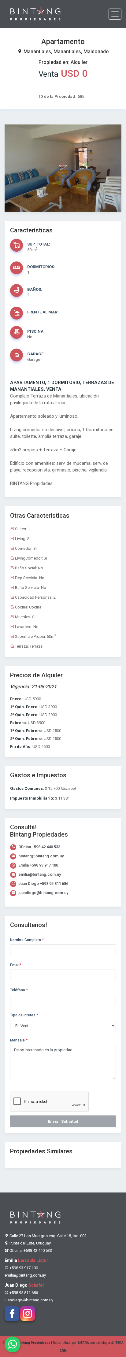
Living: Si (22, 538)
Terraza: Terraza (28, 646)
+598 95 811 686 (54, 883)
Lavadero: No (26, 626)
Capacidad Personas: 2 (35, 597)
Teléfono (19, 990)
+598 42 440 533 (46, 847)
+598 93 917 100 (44, 865)
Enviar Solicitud (63, 1121)
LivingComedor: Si (30, 558)
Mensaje (19, 1040)
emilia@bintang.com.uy (39, 874)
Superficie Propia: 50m (35, 636)
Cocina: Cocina (27, 607)
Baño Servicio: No (30, 587)
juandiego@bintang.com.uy (42, 892)
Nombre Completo (27, 940)
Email (15, 965)
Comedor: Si (25, 548)
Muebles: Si (24, 617)
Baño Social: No (28, 568)
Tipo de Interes (24, 1015)
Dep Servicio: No (29, 577)
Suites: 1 (22, 529)
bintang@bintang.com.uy (40, 856)
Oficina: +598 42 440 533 (30, 1250)
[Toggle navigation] (115, 14)
